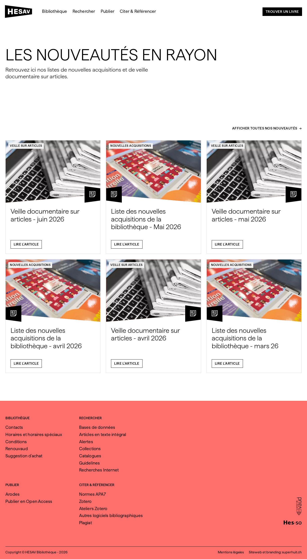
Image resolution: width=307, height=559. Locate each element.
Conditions (16, 441)
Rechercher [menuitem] (84, 11)
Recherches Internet (99, 470)
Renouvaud (16, 448)
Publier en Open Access (28, 501)
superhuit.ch (292, 552)
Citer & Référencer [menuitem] (138, 11)
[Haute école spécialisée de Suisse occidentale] (293, 522)
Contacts (14, 427)
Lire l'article (26, 244)
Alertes (86, 441)
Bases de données (97, 427)
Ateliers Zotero (93, 508)
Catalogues (90, 455)
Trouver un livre (282, 11)
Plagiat (85, 522)
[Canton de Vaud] (299, 507)
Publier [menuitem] (107, 11)
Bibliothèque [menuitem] (54, 11)
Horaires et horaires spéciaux (33, 434)
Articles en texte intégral (102, 434)
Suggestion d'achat (23, 455)
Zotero (85, 501)
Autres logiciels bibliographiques (111, 515)
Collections (90, 448)
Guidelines (89, 463)
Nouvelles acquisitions (130, 145)
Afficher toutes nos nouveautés (264, 128)
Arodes (12, 494)
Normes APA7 (92, 494)
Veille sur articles (26, 145)
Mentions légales (231, 552)
